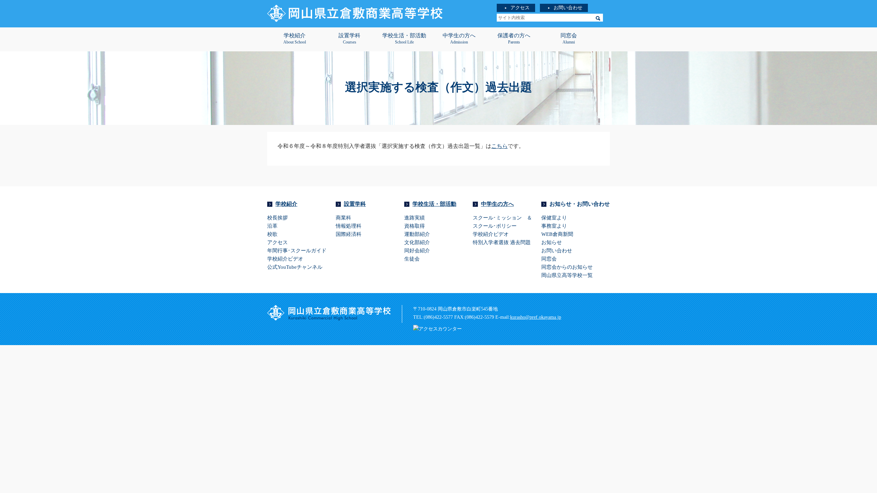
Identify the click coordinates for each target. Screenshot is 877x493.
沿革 (272, 226)
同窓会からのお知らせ (567, 267)
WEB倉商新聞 (557, 234)
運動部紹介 (417, 234)
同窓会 (549, 259)
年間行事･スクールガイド (296, 250)
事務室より (554, 226)
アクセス (520, 7)
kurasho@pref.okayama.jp (535, 317)
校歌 (272, 234)
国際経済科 (348, 234)
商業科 (343, 217)
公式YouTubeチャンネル (294, 267)
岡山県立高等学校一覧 (567, 275)
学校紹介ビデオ (285, 259)
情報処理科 (348, 226)
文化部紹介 (417, 242)
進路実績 (414, 217)
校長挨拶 (277, 217)
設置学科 (355, 204)
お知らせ (551, 242)
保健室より (554, 217)
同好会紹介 (417, 250)
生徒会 (412, 259)
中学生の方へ (497, 204)
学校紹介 (286, 204)
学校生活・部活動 (434, 204)
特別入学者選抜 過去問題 (502, 242)
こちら (499, 146)
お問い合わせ (568, 7)
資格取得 (414, 226)
